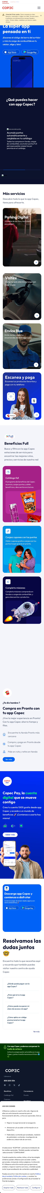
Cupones (7, 1099)
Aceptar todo (8, 1188)
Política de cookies (20, 1176)
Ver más (8, 759)
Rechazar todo (22, 1188)
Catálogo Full (8, 1095)
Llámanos (7, 1076)
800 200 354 (9, 1081)
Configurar (36, 1188)
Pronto (26, 1095)
